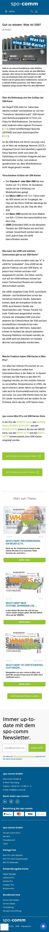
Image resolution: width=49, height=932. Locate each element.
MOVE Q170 (23, 433)
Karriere (6, 836)
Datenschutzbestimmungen (24, 756)
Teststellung (8, 907)
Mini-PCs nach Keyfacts (13, 855)
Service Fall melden (11, 900)
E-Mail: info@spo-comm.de (14, 790)
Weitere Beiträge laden (24, 696)
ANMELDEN (37, 747)
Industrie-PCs (8, 877)
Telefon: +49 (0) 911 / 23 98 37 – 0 (17, 786)
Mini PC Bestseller (10, 862)
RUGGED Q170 (9, 429)
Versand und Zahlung (12, 911)
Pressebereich (9, 840)
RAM (5, 136)
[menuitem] (24, 833)
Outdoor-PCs (8, 885)
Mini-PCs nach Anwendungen (15, 859)
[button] (43, 926)
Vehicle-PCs (8, 881)
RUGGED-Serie (24, 422)
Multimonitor (8, 888)
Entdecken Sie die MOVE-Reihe (20, 472)
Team (5, 843)
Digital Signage (9, 874)
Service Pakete (9, 903)
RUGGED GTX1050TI (19, 425)
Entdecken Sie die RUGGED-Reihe (21, 456)
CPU (5, 128)
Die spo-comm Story (11, 833)
